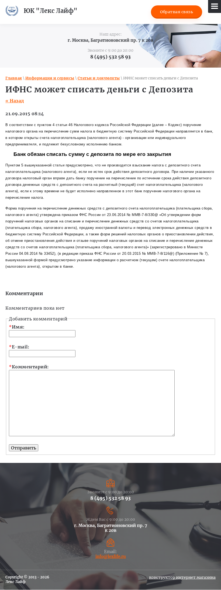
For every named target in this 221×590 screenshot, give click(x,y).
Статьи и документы (99, 78)
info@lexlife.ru (110, 556)
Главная (13, 78)
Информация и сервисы (49, 78)
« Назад (14, 100)
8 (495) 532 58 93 (110, 57)
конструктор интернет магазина (182, 577)
